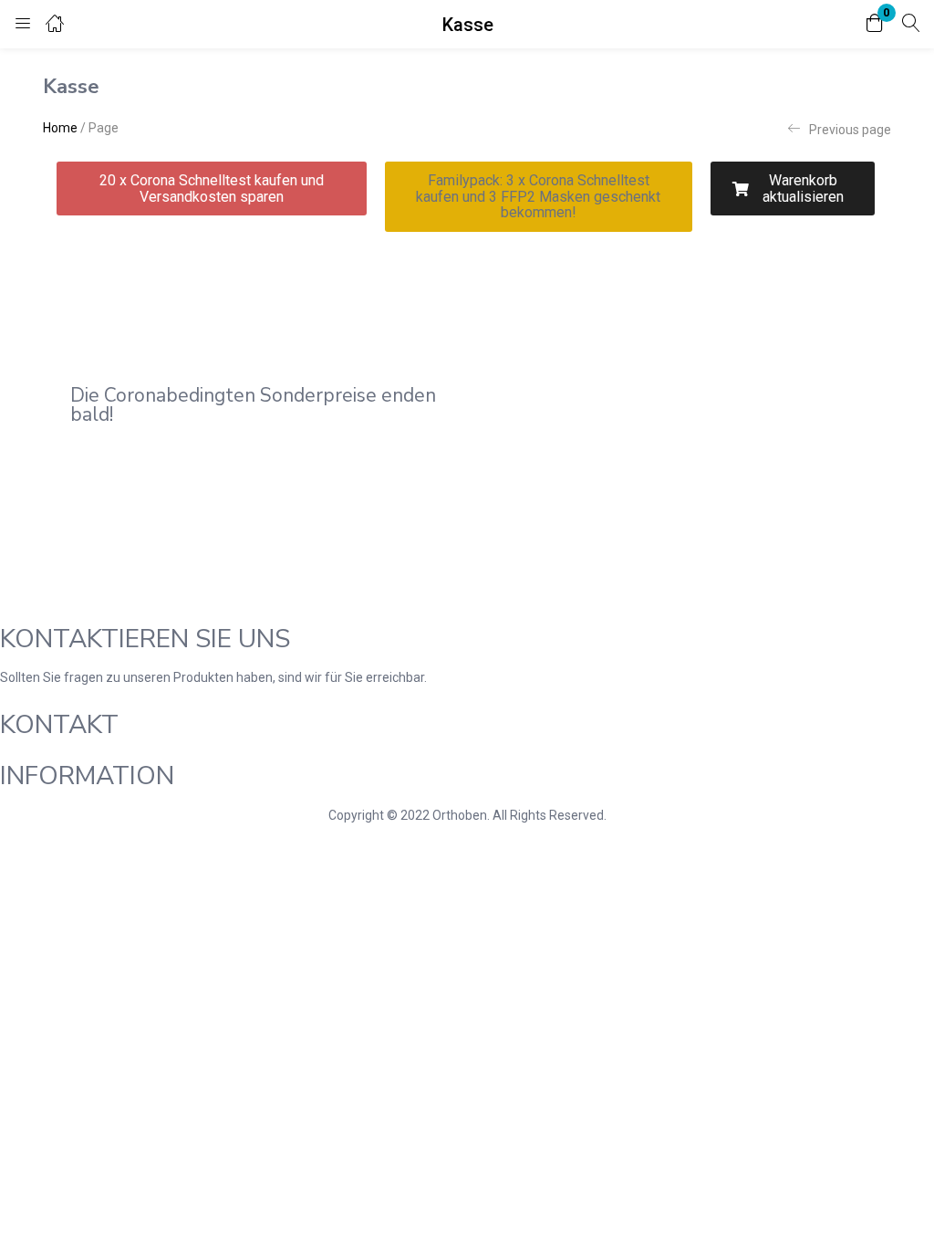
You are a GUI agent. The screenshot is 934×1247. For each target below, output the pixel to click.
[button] (874, 24)
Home (60, 128)
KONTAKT (59, 724)
